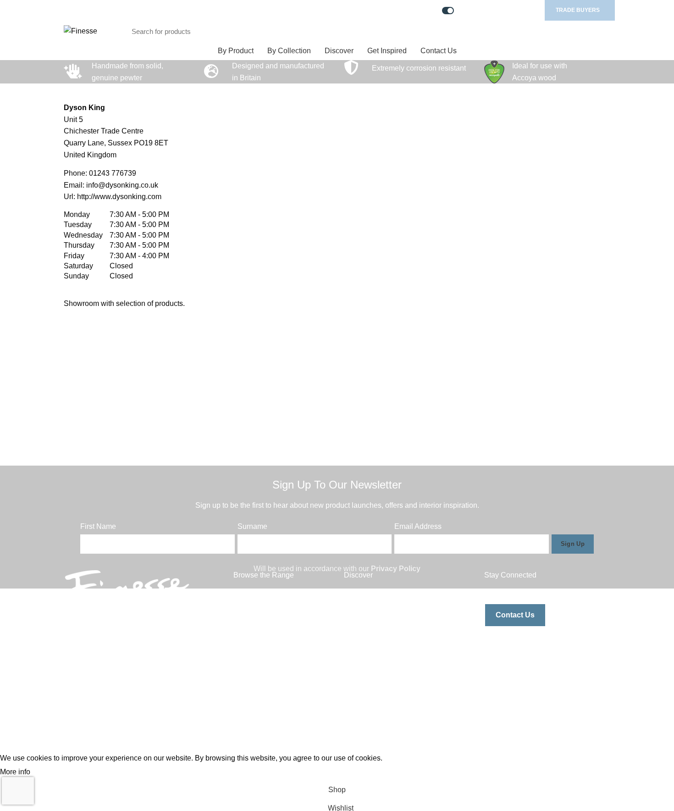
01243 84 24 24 (105, 668)
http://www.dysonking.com (119, 196)
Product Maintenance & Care (391, 663)
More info (15, 772)
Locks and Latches (263, 646)
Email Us (95, 651)
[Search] (530, 31)
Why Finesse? (367, 594)
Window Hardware (263, 663)
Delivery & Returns (374, 697)
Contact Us (515, 615)
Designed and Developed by (522, 742)
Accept (48, 772)
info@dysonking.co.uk (122, 185)
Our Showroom (368, 646)
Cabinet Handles (260, 594)
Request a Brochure (376, 612)
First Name (98, 526)
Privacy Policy (395, 568)
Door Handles (256, 612)
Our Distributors (369, 629)
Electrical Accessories (269, 680)
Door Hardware (258, 629)
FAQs (353, 680)
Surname (252, 526)
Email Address (418, 526)
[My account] (569, 31)
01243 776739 (112, 173)
